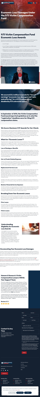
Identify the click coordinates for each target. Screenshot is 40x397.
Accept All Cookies (20, 392)
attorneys (5, 59)
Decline (28, 392)
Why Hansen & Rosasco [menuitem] (24, 362)
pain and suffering (35, 143)
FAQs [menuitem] (21, 369)
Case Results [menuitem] (23, 367)
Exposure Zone (22, 134)
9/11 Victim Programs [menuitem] (24, 365)
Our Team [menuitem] (22, 364)
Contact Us (4, 373)
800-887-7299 (31, 2)
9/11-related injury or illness (13, 233)
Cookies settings (12, 392)
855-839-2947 (21, 290)
